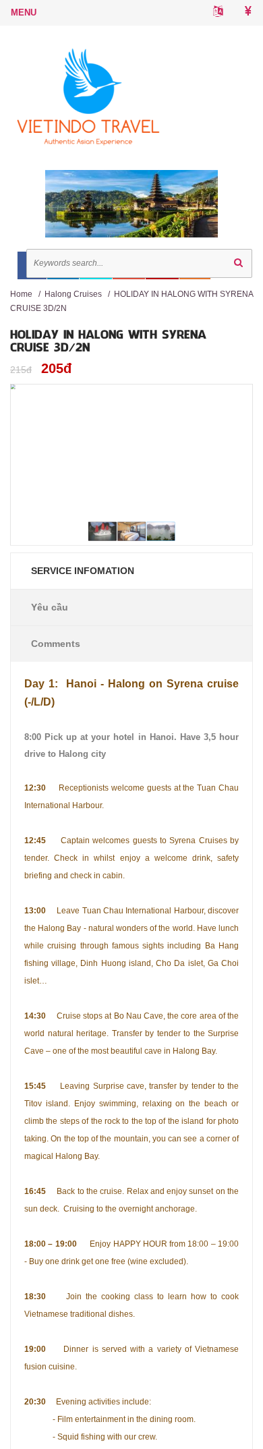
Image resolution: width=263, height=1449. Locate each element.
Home (21, 294)
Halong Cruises (73, 294)
